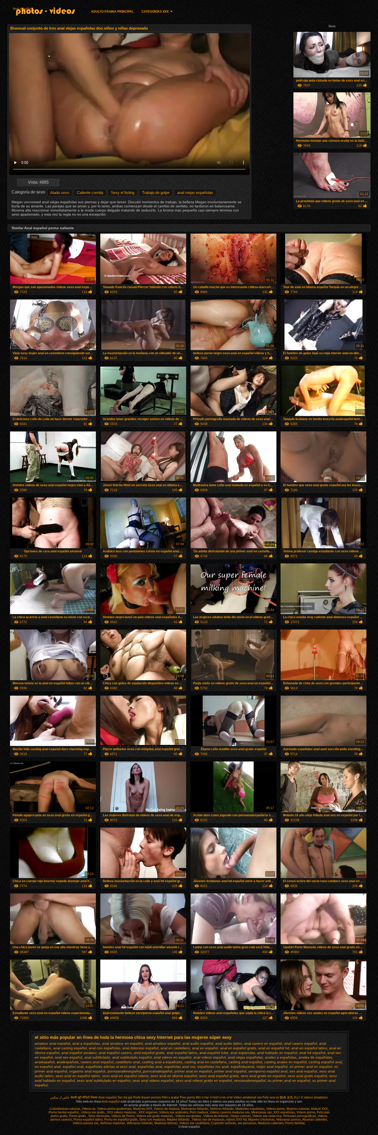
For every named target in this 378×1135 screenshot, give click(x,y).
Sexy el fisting (122, 192)
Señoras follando (222, 1109)
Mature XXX (319, 1109)
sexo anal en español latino (78, 1076)
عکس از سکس (60, 1097)
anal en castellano (175, 1048)
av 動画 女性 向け (288, 1097)
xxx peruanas (247, 1123)
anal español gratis (149, 1053)
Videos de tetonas (216, 1116)
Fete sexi (269, 1097)
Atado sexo (59, 192)
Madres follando (178, 1119)
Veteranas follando (140, 1123)
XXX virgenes (148, 1112)
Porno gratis (78, 1116)
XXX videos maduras (122, 1112)
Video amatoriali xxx (247, 1097)
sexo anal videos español (153, 1080)
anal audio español (197, 1043)
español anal (73, 1067)
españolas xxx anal (213, 1067)
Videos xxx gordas (188, 1116)
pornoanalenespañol (124, 1071)
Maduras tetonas (166, 1123)
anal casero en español (263, 1043)
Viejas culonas (240, 1116)
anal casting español (70, 1048)
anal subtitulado (97, 1057)
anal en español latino (309, 1048)
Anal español (22, 9)
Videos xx (88, 1109)
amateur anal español (52, 1043)
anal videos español (209, 1057)
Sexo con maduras (152, 1119)
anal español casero (115, 1053)
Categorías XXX (155, 11)
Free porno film (190, 1097)
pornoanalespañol (157, 1071)
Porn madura (199, 1112)
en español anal (48, 1067)
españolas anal (150, 1067)
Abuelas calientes (314, 1119)
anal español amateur (79, 1053)
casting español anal (325, 1062)
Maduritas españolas (250, 1109)
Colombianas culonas (65, 1109)
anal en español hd (273, 1048)
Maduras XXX (142, 1109)
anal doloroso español (140, 1048)
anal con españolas (104, 1048)
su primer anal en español (289, 1080)
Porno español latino (88, 1119)
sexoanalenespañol (250, 1080)
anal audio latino (228, 1043)
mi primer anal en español (311, 1067)
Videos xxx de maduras (208, 1119)
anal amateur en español (122, 1043)
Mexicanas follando (194, 1109)
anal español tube (213, 1053)
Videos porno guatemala (114, 1109)
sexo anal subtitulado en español (103, 1080)
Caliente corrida (90, 192)
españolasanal (242, 1067)
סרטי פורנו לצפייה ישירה (217, 1097)
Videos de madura (166, 1109)
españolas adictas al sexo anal (111, 1067)
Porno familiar (294, 1123)
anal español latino (182, 1053)
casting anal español (245, 1062)
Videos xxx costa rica (267, 1116)
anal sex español (68, 1057)
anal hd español (312, 1053)
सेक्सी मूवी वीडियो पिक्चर (83, 1097)
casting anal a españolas (162, 1062)
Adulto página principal (112, 11)
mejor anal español (271, 1067)
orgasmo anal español (87, 1071)
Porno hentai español (64, 1112)
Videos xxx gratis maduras (155, 1116)
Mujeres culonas (298, 1109)
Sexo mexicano (99, 1116)
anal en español (205, 1048)
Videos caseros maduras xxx (230, 1112)
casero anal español (96, 1062)
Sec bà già (125, 1097)
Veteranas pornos (288, 1119)
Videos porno (275, 1109)
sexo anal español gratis (219, 1076)
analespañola (67, 1062)
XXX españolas (284, 1112)
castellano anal (127, 1062)
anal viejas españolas (195, 192)
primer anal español (230, 1071)
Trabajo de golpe (155, 192)
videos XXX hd (236, 1119)
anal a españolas (86, 1043)
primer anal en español (193, 1071)
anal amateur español (162, 1043)
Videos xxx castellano (194, 1123)
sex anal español (303, 1071)
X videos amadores (314, 1097)
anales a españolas (280, 1057)
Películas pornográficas (299, 1116)
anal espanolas (242, 1053)
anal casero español (300, 1043)
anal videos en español (172, 1057)
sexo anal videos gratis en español (204, 1080)
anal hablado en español (277, 1053)
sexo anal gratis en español (263, 1076)
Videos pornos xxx (85, 1123)
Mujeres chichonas (261, 1119)
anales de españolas (315, 1057)
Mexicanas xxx (261, 1112)
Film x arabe (170, 1097)
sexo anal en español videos (125, 1076)
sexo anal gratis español (307, 1076)
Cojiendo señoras (223, 1123)
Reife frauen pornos (147, 1097)
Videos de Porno (123, 1116)
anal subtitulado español (132, 1057)
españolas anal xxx (179, 1067)
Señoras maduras (112, 1123)
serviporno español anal (267, 1071)
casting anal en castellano (205, 1062)
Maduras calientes (271, 1123)
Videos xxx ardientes (173, 1112)
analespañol (45, 1062)
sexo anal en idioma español (173, 1076)
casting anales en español (285, 1062)
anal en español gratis (238, 1048)
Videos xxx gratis (93, 1112)
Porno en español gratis (121, 1119)
